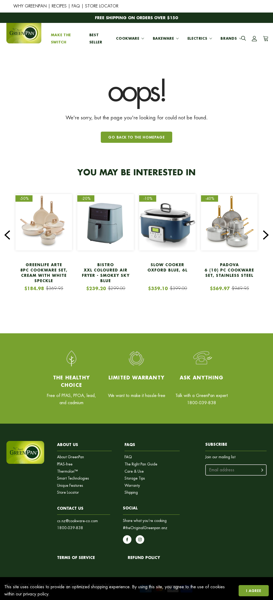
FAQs (130, 445)
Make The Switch (61, 38)
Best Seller (95, 38)
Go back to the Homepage (136, 137)
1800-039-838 (70, 528)
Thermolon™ (67, 471)
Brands (228, 38)
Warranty (132, 486)
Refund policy (144, 558)
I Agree (253, 590)
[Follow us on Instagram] (140, 539)
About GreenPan (70, 457)
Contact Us (70, 508)
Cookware (127, 38)
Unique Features (70, 486)
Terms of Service (76, 558)
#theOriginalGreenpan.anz (145, 528)
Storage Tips (135, 478)
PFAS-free (65, 464)
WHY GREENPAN (30, 6)
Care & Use (134, 471)
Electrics (197, 38)
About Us (67, 445)
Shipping (131, 492)
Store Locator (68, 492)
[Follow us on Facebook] (127, 539)
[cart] (265, 38)
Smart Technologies (73, 478)
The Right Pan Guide (141, 464)
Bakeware (163, 38)
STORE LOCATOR (101, 6)
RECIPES (59, 6)
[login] (254, 38)
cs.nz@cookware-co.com (77, 521)
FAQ (76, 6)
